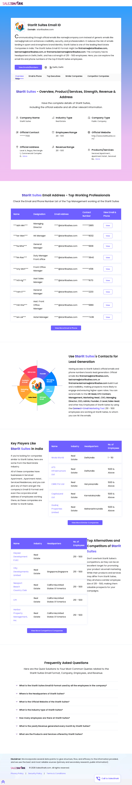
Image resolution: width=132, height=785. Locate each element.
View (108, 225)
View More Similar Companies (85, 522)
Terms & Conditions (56, 773)
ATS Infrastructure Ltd (58, 471)
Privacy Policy (17, 773)
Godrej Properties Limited (56, 509)
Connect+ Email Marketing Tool (88, 408)
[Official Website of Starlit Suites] (46, 67)
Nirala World (57, 457)
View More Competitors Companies (47, 630)
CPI (15, 599)
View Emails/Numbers (28, 67)
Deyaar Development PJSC (20, 557)
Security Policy (35, 773)
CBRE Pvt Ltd (57, 484)
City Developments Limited (20, 572)
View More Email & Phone (66, 328)
